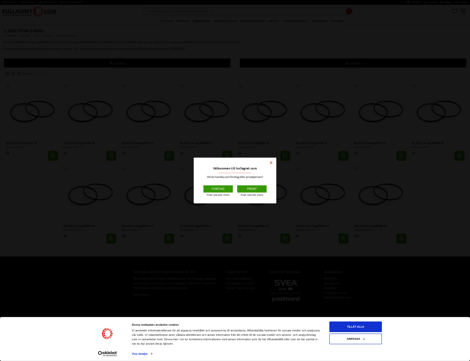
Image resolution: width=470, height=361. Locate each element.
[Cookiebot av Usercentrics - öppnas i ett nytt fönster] (107, 354)
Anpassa (353, 338)
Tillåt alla (355, 326)
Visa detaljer (140, 353)
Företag (218, 189)
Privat (252, 189)
